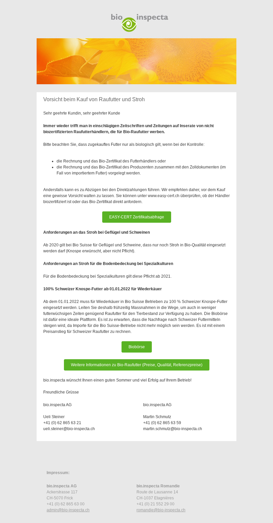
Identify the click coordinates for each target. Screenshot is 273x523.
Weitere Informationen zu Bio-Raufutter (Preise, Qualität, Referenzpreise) (136, 365)
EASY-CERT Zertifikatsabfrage (136, 217)
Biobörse (137, 347)
